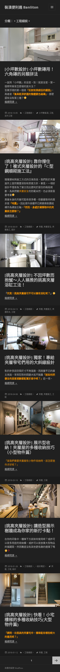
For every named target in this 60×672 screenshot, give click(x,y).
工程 (51, 113)
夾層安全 (47, 226)
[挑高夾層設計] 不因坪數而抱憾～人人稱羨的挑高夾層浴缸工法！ (30, 280)
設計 (13, 229)
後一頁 (56, 660)
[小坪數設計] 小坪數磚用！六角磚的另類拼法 (29, 72)
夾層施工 (47, 309)
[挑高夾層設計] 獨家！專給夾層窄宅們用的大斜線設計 (30, 360)
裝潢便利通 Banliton (21, 7)
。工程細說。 (28, 113)
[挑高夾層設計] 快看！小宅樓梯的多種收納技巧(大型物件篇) (29, 620)
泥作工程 (8, 115)
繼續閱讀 (11, 102)
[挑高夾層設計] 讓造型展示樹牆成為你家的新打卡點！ (30, 528)
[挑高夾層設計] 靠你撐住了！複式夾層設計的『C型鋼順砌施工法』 (29, 166)
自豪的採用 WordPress (14, 668)
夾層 (41, 226)
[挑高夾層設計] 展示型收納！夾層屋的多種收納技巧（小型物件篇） (30, 447)
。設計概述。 (41, 566)
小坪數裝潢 (43, 113)
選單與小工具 (52, 7)
